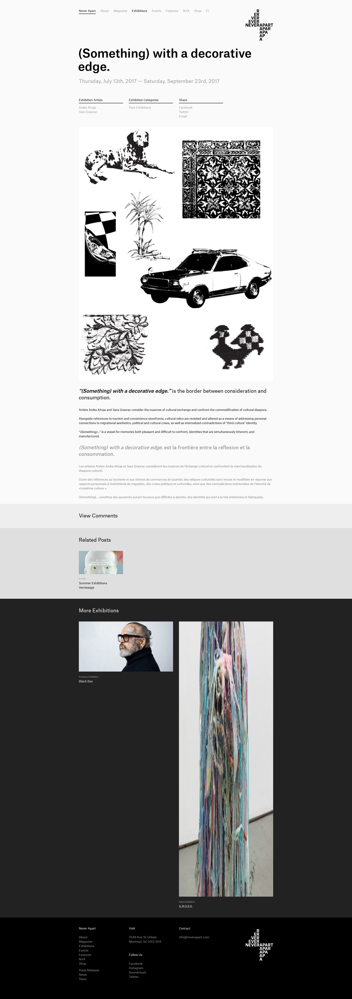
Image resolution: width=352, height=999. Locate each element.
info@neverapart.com (194, 937)
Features (172, 11)
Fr (207, 11)
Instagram (136, 968)
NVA (186, 11)
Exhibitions (139, 11)
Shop (197, 11)
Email (183, 116)
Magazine (120, 11)
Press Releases (89, 970)
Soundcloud (137, 972)
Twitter (184, 112)
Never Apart (87, 11)
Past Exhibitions (140, 107)
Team (83, 979)
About (104, 11)
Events (156, 11)
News (83, 974)
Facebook (185, 107)
